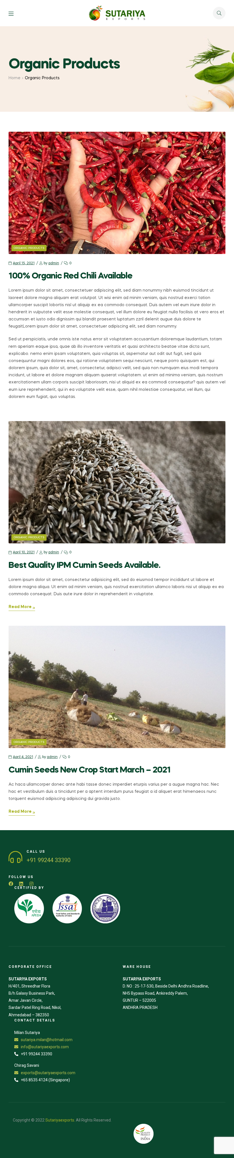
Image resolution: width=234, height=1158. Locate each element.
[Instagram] (31, 883)
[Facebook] (11, 883)
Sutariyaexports (59, 1120)
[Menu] (15, 13)
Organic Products (29, 248)
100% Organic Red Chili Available (70, 276)
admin (53, 263)
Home (15, 78)
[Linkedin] (21, 883)
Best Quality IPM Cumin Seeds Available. (84, 565)
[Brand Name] (29, 908)
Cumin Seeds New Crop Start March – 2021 (90, 770)
